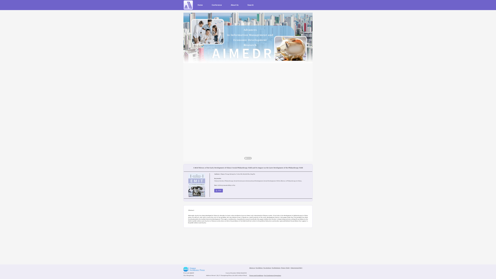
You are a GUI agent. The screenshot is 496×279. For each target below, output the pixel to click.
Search (250, 5)
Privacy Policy (285, 268)
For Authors (267, 268)
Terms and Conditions (256, 275)
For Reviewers (276, 268)
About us (252, 268)
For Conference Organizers (272, 275)
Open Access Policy (297, 268)
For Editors (259, 268)
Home (200, 5)
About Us (234, 5)
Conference (217, 5)
